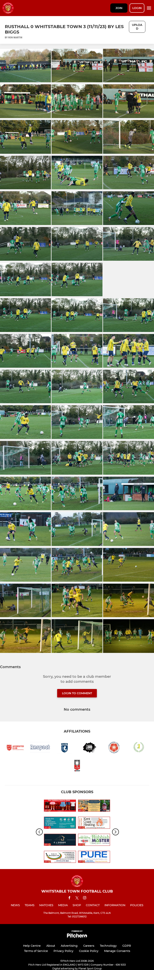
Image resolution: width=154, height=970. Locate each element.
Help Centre (32, 946)
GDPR (126, 946)
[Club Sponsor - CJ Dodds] (60, 840)
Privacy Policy (63, 951)
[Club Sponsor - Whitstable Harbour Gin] (94, 806)
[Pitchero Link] (77, 936)
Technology (108, 946)
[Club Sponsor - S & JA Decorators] (60, 857)
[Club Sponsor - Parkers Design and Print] (60, 823)
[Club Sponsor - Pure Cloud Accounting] (94, 857)
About (50, 946)
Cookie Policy (88, 951)
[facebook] (69, 898)
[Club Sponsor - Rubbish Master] (94, 840)
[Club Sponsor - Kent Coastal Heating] (94, 823)
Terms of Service (36, 951)
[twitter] (77, 898)
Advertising (69, 946)
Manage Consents (117, 951)
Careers (88, 946)
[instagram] (85, 898)
